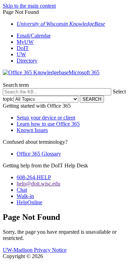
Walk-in (25, 196)
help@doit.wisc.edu (38, 184)
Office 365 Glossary (39, 154)
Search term (16, 85)
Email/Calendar (34, 36)
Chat (22, 190)
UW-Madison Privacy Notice (35, 250)
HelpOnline (29, 202)
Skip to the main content (29, 6)
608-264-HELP (34, 177)
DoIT (23, 48)
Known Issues (32, 130)
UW (21, 54)
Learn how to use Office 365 (48, 124)
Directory (27, 61)
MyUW (25, 42)
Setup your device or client (46, 118)
